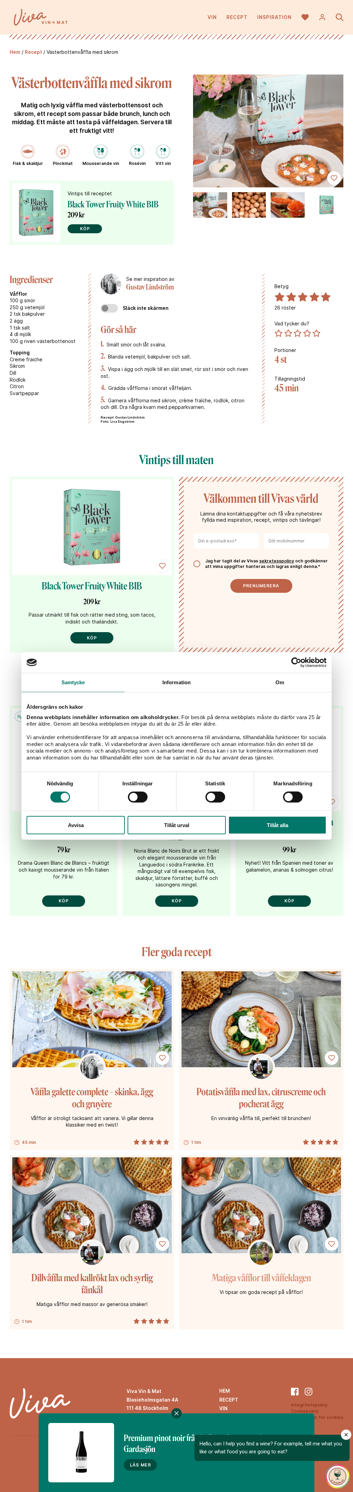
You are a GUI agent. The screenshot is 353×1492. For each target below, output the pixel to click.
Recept (237, 17)
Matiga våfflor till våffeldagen (261, 1278)
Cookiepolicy (305, 1411)
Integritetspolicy (309, 1404)
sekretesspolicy (276, 560)
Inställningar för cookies (317, 1417)
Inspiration (274, 17)
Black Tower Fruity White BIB (113, 204)
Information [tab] (176, 682)
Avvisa (76, 825)
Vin (212, 17)
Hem (15, 52)
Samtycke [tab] (73, 682)
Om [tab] (279, 682)
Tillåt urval (176, 825)
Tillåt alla (277, 825)
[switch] (138, 797)
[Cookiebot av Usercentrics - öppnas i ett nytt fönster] (296, 662)
